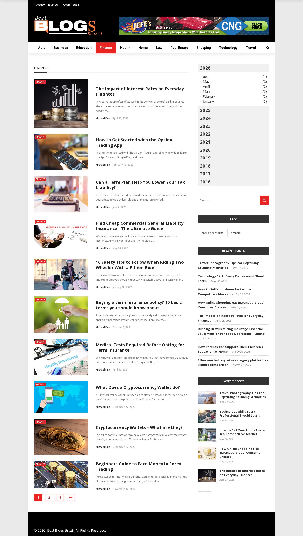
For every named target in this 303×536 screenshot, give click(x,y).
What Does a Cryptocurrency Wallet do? (138, 387)
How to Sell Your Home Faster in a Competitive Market (242, 432)
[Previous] (201, 489)
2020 (205, 150)
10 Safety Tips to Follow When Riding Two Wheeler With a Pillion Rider (140, 264)
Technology (228, 48)
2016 (205, 181)
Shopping (203, 48)
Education (84, 48)
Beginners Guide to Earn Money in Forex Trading (138, 466)
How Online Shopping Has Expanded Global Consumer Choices (240, 452)
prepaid (236, 232)
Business (61, 48)
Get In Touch (71, 4)
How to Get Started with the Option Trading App (134, 142)
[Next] (208, 489)
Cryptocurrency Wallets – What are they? (139, 427)
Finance (106, 48)
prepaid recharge (212, 232)
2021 (205, 142)
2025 (205, 110)
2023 (205, 126)
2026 (205, 68)
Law (159, 48)
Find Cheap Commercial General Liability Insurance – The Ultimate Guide (139, 225)
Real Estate (179, 48)
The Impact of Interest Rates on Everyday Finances (140, 91)
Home (143, 48)
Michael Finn (103, 118)
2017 (205, 173)
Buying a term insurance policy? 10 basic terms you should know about (139, 305)
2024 (205, 118)
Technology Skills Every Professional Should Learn (239, 413)
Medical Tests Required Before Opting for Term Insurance (140, 347)
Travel (251, 48)
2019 (205, 158)
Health (125, 48)
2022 (205, 134)
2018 (205, 166)
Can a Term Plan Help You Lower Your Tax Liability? (140, 184)
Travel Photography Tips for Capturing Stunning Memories (242, 395)
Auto (42, 48)
